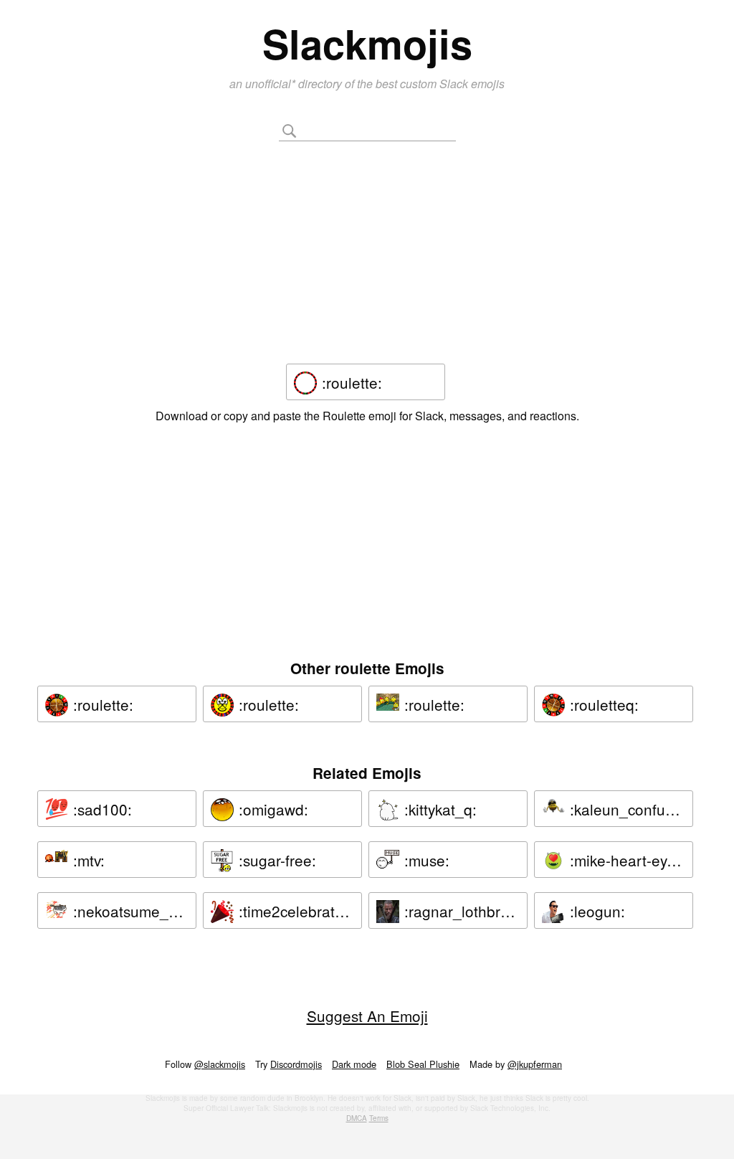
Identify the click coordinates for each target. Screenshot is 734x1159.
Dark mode (354, 1064)
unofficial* (271, 83)
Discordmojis (296, 1064)
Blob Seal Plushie (422, 1064)
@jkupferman (534, 1064)
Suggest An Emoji (367, 1015)
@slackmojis (219, 1064)
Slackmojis (367, 43)
